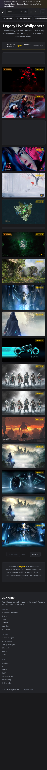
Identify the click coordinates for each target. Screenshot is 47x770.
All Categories (6, 629)
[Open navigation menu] (42, 11)
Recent (4, 616)
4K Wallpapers (7, 641)
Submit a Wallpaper (11, 613)
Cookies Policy (7, 683)
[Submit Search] (36, 11)
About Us (5, 663)
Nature (4, 651)
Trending (9, 18)
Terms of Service (7, 676)
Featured (5, 623)
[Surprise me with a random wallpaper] (31, 11)
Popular (4, 619)
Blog (3, 666)
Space (4, 654)
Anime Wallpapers (8, 638)
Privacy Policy (6, 680)
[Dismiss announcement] (44, 4)
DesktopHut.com (13, 690)
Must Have (5, 626)
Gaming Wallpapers (9, 645)
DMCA (4, 673)
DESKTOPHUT (9, 597)
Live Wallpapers (25, 18)
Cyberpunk (5, 648)
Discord (4, 670)
